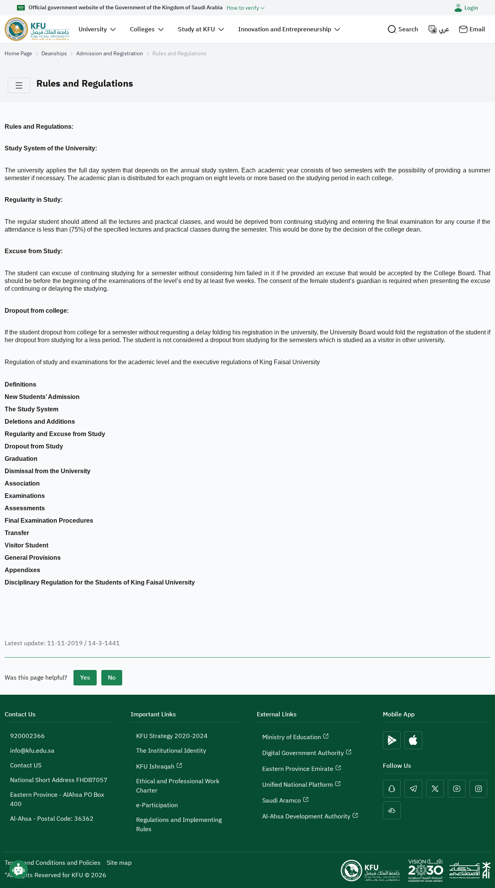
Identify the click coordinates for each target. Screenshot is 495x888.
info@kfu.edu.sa (32, 750)
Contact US (25, 765)
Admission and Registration (109, 53)
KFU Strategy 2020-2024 (172, 736)
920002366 (27, 736)
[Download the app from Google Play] (392, 740)
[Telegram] (413, 789)
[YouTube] (457, 789)
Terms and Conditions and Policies (53, 863)
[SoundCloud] (392, 810)
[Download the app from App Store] (413, 740)
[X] (435, 789)
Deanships (54, 53)
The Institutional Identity (171, 750)
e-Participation (157, 805)
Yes (85, 677)
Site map (119, 863)
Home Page (18, 53)
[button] (402, 29)
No (112, 677)
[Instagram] (478, 789)
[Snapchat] (392, 789)
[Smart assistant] (18, 869)
